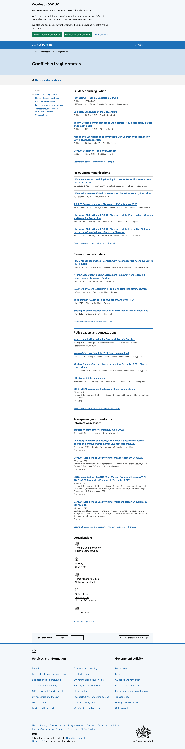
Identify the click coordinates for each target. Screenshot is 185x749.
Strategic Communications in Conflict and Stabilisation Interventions (111, 310)
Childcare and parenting (44, 685)
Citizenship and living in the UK (48, 691)
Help (34, 725)
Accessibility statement (72, 725)
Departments (122, 668)
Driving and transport (43, 708)
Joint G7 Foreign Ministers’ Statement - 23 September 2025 (105, 204)
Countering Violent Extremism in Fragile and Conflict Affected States (110, 288)
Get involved (121, 708)
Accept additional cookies (47, 34)
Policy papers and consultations (49, 105)
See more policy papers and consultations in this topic (97, 408)
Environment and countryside (89, 679)
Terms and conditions (108, 725)
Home (34, 52)
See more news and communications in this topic (95, 243)
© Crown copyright (143, 741)
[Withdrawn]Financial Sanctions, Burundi (96, 97)
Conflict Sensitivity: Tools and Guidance (95, 150)
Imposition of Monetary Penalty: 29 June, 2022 (99, 429)
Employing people (83, 674)
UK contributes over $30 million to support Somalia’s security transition (112, 193)
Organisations (41, 115)
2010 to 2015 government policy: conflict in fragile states (104, 389)
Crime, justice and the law (45, 696)
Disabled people (40, 702)
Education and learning (85, 668)
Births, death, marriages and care (49, 674)
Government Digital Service (81, 729)
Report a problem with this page (134, 638)
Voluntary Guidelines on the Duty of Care (95, 111)
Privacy (43, 725)
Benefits (36, 668)
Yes (64, 638)
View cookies (101, 34)
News (118, 674)
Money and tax (81, 691)
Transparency (122, 696)
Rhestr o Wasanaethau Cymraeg (48, 729)
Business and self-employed (46, 679)
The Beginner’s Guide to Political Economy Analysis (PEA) (104, 299)
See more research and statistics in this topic (93, 321)
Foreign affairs (61, 52)
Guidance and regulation (46, 94)
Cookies (53, 725)
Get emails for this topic (48, 79)
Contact (91, 725)
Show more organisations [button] (85, 621)
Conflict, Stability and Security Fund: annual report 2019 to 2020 (108, 457)
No (80, 638)
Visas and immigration (85, 702)
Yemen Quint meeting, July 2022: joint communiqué (101, 353)
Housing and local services (87, 685)
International (46, 52)
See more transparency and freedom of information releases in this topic (105, 527)
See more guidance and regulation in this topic (94, 162)
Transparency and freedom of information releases (47, 110)
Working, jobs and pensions (88, 708)
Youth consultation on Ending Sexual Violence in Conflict (104, 339)
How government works (127, 702)
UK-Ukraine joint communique (90, 378)
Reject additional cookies (78, 34)
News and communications (47, 98)
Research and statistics (45, 101)
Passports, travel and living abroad (91, 696)
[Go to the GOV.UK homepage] (42, 45)
